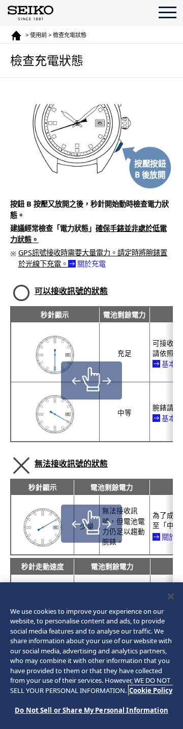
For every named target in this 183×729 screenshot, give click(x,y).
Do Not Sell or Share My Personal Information (91, 710)
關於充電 (91, 264)
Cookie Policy (150, 690)
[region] (91, 655)
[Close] (171, 596)
